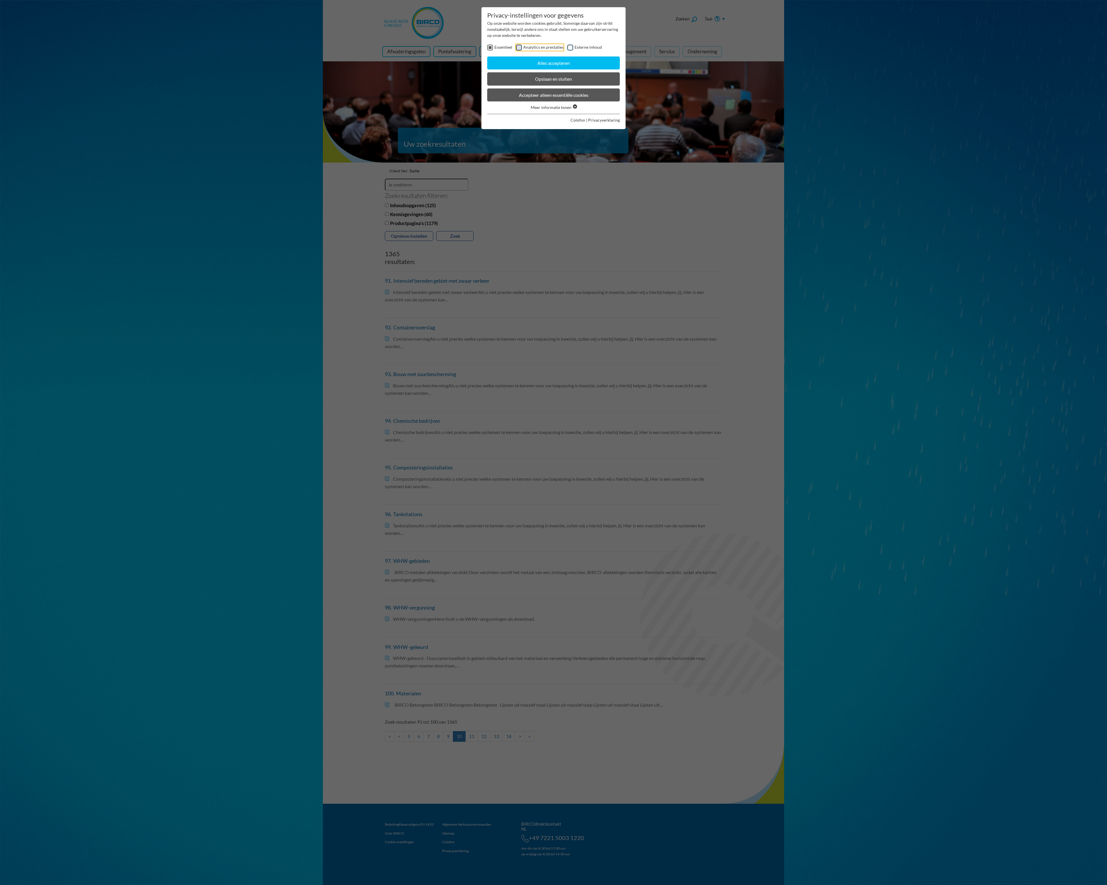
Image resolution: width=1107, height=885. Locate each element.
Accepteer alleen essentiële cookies (553, 95)
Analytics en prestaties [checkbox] (543, 47)
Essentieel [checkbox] (503, 47)
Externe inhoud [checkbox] (588, 47)
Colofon (578, 120)
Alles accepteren (553, 63)
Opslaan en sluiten (553, 79)
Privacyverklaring (604, 120)
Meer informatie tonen (551, 107)
